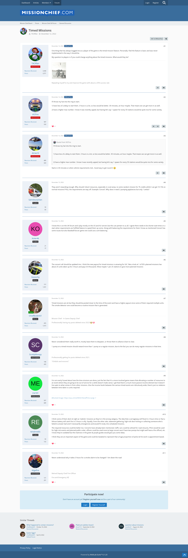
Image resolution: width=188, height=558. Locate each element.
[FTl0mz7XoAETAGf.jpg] (59, 70)
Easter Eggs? (31, 533)
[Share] (166, 38)
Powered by (94, 555)
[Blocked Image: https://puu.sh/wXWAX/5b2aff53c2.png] (73, 398)
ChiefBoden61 (31, 527)
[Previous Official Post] (154, 126)
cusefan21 (128, 527)
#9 (165, 376)
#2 (165, 97)
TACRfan (34, 34)
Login (147, 3)
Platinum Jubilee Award (84, 525)
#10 (164, 414)
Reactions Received (30, 71)
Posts (26, 73)
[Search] (164, 2)
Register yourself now (91, 499)
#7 (165, 298)
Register (156, 3)
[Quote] (164, 87)
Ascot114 (78, 527)
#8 (165, 337)
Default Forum (31, 537)
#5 (165, 221)
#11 (164, 453)
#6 (165, 260)
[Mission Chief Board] (94, 13)
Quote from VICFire (63, 142)
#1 (165, 46)
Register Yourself (98, 505)
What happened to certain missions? (40, 525)
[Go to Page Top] (184, 555)
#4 (165, 182)
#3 (165, 136)
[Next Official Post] (158, 87)
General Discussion (32, 529)
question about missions (134, 525)
